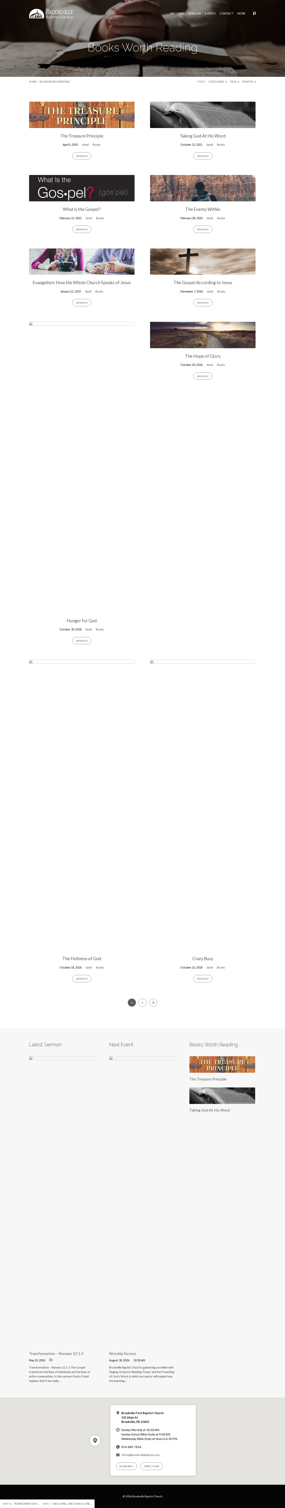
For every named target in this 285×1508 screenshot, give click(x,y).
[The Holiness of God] (82, 948)
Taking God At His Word (203, 136)
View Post (82, 156)
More (241, 13)
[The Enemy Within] (203, 198)
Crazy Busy (202, 958)
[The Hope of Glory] (203, 345)
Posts (201, 81)
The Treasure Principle (81, 136)
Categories (216, 81)
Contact (226, 13)
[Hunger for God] (82, 610)
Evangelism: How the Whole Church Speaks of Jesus (82, 282)
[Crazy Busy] (203, 948)
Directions (151, 1466)
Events (210, 13)
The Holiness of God (81, 958)
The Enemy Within (202, 209)
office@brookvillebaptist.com (140, 1455)
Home (32, 81)
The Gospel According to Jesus (203, 282)
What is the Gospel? (82, 209)
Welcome (177, 13)
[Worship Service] (142, 1344)
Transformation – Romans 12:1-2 (56, 1353)
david (85, 144)
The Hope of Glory (202, 356)
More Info (126, 1466)
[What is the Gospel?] (82, 198)
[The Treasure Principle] (82, 125)
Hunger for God (82, 620)
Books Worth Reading (55, 81)
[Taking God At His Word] (203, 125)
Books (97, 144)
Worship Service (122, 1353)
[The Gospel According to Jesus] (203, 272)
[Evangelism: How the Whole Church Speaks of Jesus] (82, 272)
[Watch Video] (50, 1360)
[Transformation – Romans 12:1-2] (62, 1344)
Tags (233, 81)
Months (247, 81)
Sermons (194, 13)
